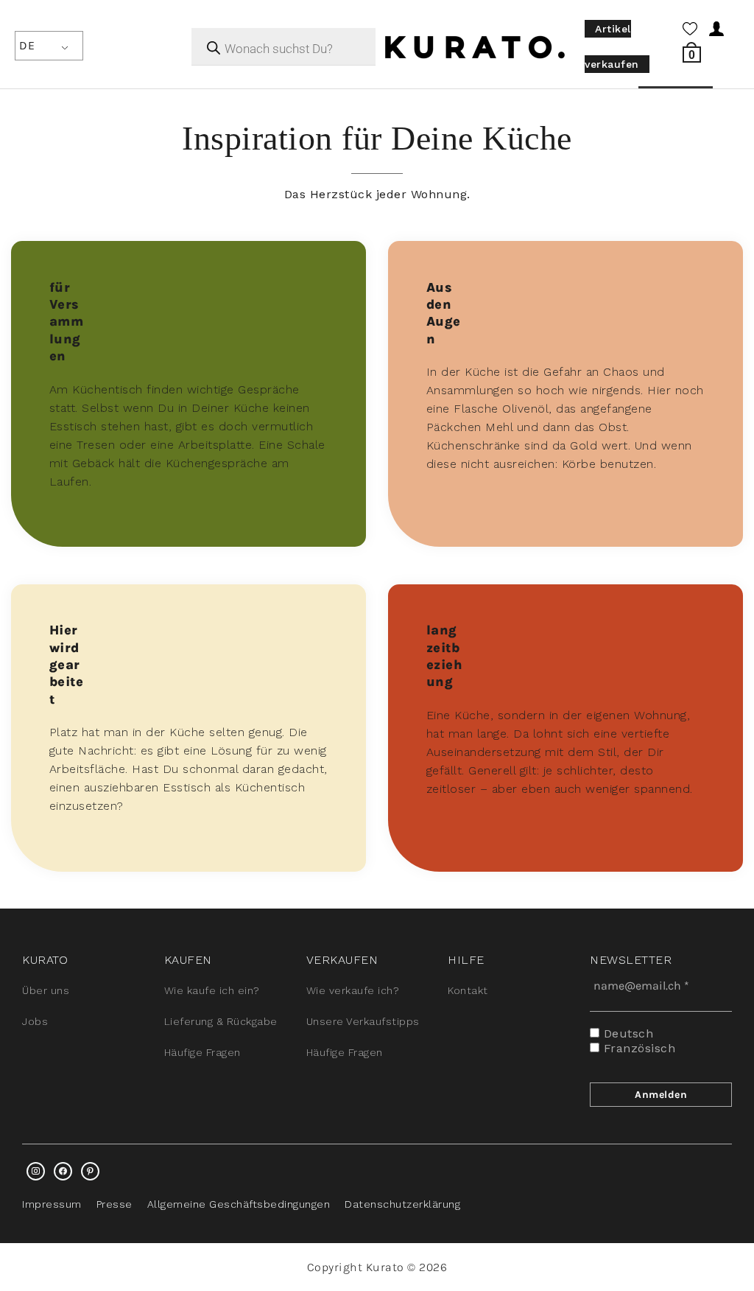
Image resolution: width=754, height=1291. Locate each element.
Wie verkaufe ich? (353, 990)
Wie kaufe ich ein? (212, 990)
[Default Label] (90, 1171)
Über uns (45, 990)
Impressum (52, 1204)
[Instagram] (36, 1171)
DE (27, 45)
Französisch (637, 1048)
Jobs (35, 1021)
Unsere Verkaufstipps (363, 1021)
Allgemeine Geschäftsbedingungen (239, 1204)
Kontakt (468, 990)
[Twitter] (63, 1171)
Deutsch (626, 1033)
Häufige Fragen (202, 1052)
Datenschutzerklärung (402, 1204)
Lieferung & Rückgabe (221, 1021)
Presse (114, 1204)
